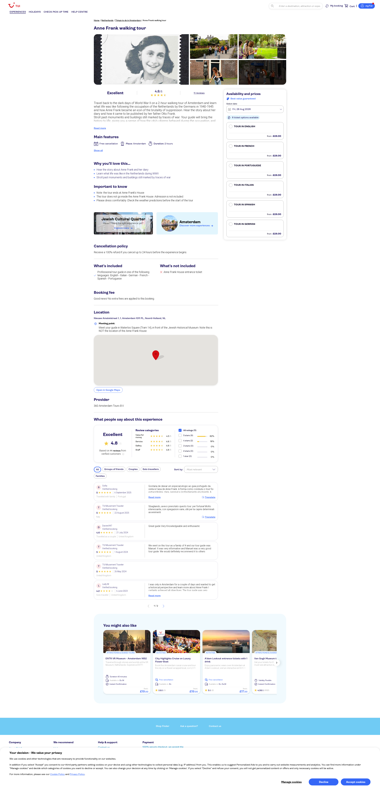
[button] (255, 131)
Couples (133, 469)
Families (100, 476)
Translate (210, 497)
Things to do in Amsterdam (128, 20)
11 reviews (199, 93)
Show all (98, 150)
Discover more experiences (194, 225)
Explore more (121, 228)
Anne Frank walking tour (154, 20)
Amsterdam (190, 222)
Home (96, 20)
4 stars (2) (188, 440)
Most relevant (194, 469)
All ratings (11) (189, 430)
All (97, 469)
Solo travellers (151, 469)
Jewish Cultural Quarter (123, 219)
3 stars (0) (188, 446)
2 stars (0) (188, 451)
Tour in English (244, 126)
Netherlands (107, 20)
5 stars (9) (188, 435)
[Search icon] (272, 5)
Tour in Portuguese (247, 165)
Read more (100, 128)
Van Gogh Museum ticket (268, 658)
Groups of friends (114, 469)
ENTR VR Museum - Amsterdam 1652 (126, 658)
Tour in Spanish (244, 204)
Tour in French (244, 146)
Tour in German (244, 224)
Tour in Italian (244, 185)
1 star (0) (187, 456)
